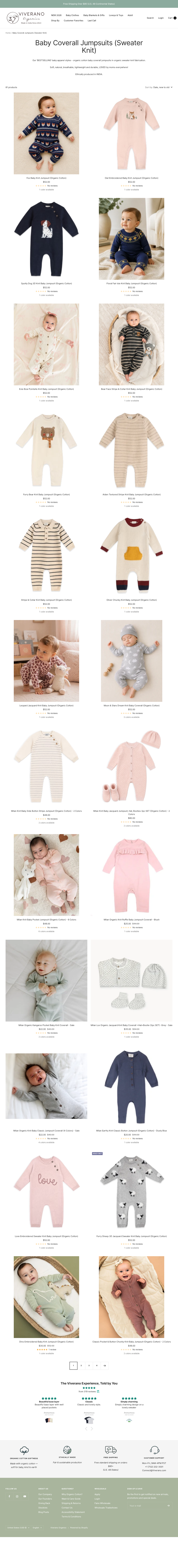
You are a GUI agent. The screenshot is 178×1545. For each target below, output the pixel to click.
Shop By (55, 20)
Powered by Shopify (79, 1527)
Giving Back (44, 1503)
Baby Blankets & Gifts (94, 15)
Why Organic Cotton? (72, 1494)
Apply (97, 1494)
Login (97, 1498)
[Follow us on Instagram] (17, 1496)
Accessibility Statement (73, 1512)
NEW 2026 (56, 15)
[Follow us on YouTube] (25, 1496)
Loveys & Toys (116, 15)
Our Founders (45, 1498)
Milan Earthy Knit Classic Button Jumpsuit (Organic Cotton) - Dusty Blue (131, 1130)
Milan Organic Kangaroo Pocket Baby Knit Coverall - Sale (46, 1025)
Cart (171, 18)
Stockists (42, 1507)
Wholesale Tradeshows (106, 1507)
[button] (87, 1429)
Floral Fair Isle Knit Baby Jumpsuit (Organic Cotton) (132, 283)
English (36, 1527)
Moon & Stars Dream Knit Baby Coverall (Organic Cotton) (132, 705)
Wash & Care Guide (71, 1498)
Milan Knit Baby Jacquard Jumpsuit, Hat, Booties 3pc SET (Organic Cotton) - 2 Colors (131, 812)
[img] (89, 1388)
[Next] (104, 1366)
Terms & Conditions (71, 1516)
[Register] (168, 1506)
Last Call (92, 20)
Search (150, 18)
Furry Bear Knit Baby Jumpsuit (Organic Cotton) (46, 494)
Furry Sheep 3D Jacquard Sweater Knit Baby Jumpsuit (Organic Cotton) (132, 1236)
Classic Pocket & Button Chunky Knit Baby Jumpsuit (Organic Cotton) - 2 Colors (131, 1341)
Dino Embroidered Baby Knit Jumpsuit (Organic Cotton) (46, 1341)
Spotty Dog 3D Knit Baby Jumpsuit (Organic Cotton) (46, 283)
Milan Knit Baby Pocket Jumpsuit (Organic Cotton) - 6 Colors (46, 919)
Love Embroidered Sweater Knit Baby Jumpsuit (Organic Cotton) (46, 1236)
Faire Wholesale (102, 1503)
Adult (130, 15)
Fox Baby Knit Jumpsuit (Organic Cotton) (46, 178)
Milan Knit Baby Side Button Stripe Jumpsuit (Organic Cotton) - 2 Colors (46, 811)
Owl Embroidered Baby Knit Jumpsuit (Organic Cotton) (131, 178)
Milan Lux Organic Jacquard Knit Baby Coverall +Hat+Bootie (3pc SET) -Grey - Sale (131, 1025)
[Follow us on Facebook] (9, 1496)
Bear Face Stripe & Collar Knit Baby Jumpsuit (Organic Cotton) (131, 389)
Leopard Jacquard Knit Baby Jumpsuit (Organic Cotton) (46, 705)
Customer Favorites (73, 20)
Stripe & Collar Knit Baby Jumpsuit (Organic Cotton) (46, 600)
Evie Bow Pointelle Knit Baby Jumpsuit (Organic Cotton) (46, 389)
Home (8, 33)
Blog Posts (43, 1512)
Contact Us (67, 1507)
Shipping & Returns (71, 1503)
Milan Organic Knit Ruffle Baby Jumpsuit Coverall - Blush (132, 919)
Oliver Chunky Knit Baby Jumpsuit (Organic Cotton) (132, 600)
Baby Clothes (72, 15)
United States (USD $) (17, 1527)
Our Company (45, 1494)
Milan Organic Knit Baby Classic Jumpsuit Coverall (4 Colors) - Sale (46, 1130)
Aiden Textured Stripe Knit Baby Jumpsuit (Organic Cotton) (132, 494)
